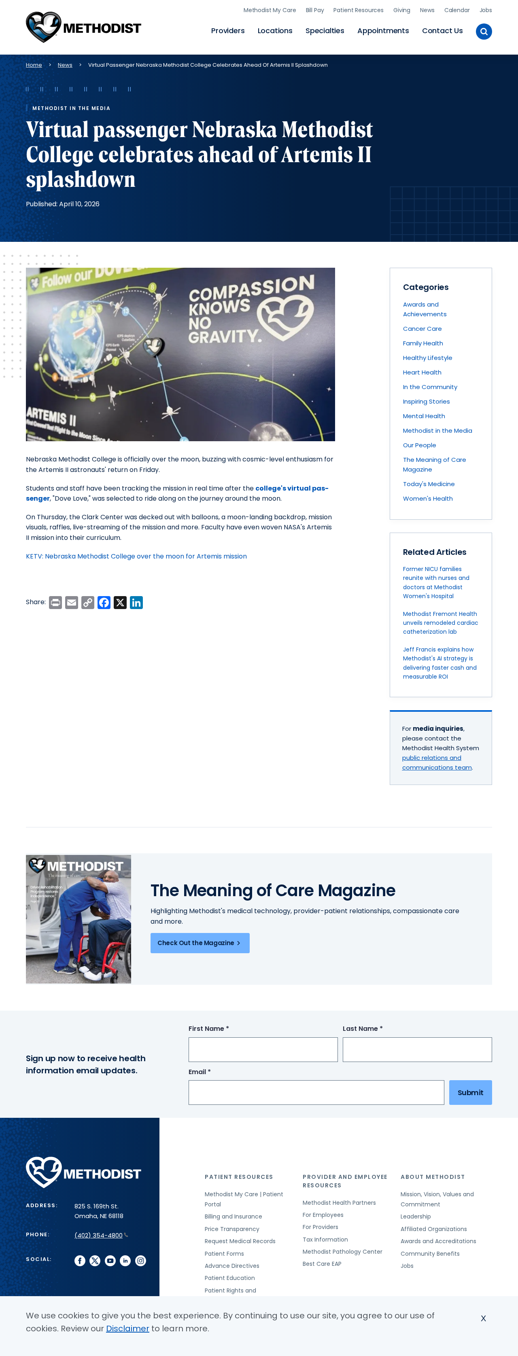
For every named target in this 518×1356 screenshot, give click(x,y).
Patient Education (230, 1278)
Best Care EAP (322, 1264)
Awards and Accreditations (438, 1241)
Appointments (383, 30)
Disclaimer (127, 1328)
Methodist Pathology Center (342, 1252)
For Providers (320, 1227)
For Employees (323, 1215)
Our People (419, 445)
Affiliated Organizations (434, 1229)
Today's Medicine (429, 484)
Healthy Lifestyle (427, 357)
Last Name (378, 1029)
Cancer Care (422, 328)
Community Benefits (430, 1254)
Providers (227, 30)
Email (215, 1072)
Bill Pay (315, 10)
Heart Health (422, 372)
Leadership (416, 1216)
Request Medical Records (240, 1241)
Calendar (457, 10)
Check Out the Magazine (195, 943)
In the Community (430, 387)
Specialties (325, 30)
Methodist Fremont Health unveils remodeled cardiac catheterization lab (440, 623)
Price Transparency (232, 1229)
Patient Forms (224, 1254)
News (427, 10)
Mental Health (424, 416)
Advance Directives (232, 1266)
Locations (275, 30)
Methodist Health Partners (339, 1203)
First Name (224, 1029)
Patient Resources (358, 10)
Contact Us (442, 30)
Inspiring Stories (426, 401)
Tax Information (325, 1239)
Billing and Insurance (233, 1216)
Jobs (486, 10)
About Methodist (433, 1177)
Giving (401, 10)
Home (34, 65)
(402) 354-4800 (98, 1235)
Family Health (423, 343)
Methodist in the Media (437, 430)
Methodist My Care (270, 10)
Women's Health (428, 498)
